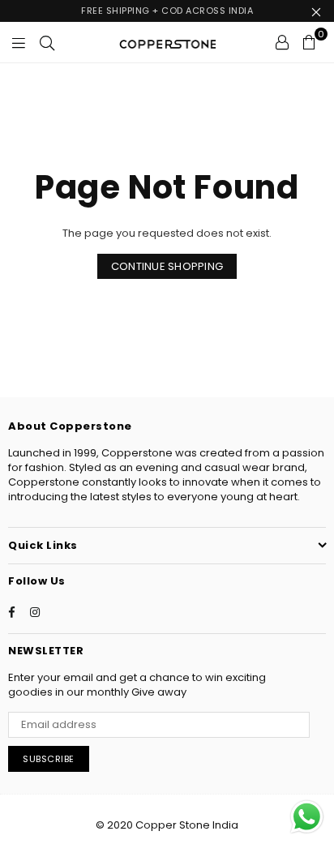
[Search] (47, 42)
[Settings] (282, 42)
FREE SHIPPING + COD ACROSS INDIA (167, 10)
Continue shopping (167, 266)
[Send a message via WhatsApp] (307, 817)
